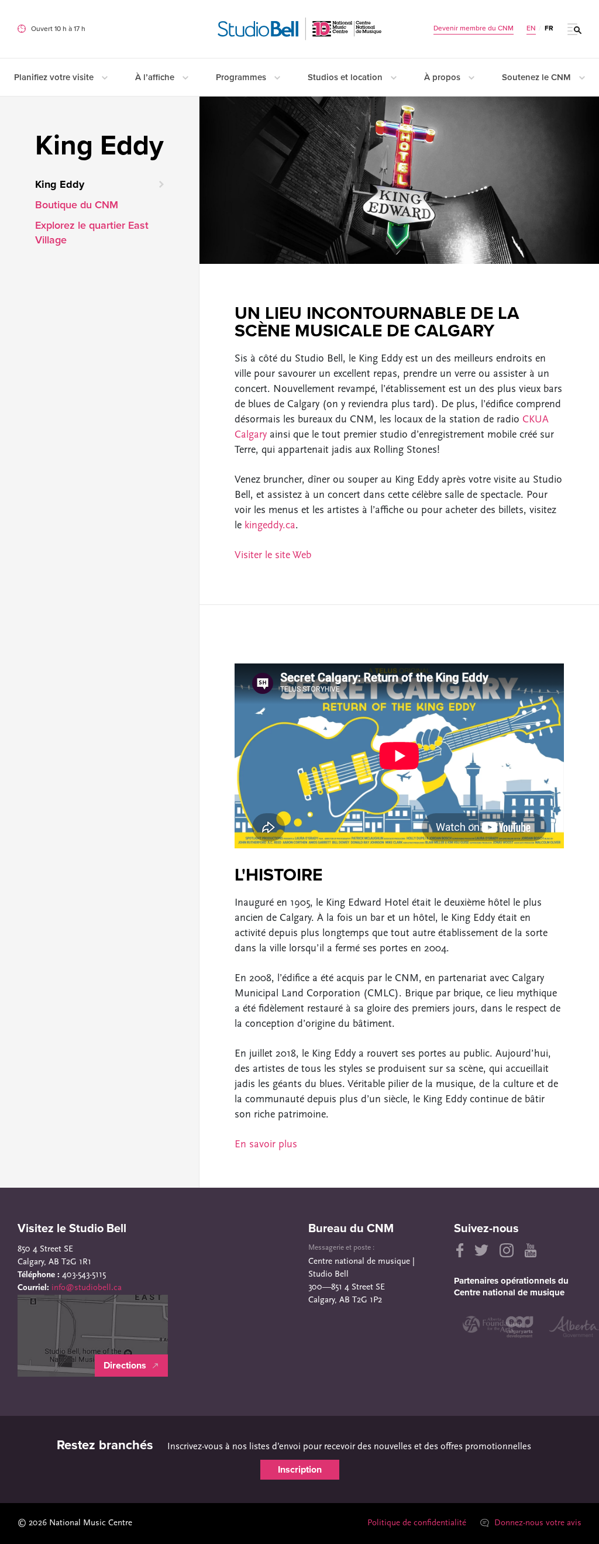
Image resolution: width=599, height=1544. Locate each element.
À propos (443, 77)
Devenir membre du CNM (473, 28)
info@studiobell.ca (86, 1288)
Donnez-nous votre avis (536, 1523)
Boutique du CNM (76, 204)
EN (531, 28)
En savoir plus (266, 1145)
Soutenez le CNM (537, 77)
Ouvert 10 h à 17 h (58, 29)
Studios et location (346, 77)
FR (549, 28)
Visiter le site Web (273, 556)
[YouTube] (530, 1250)
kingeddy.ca (270, 526)
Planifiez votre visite (55, 77)
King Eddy (59, 184)
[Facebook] (459, 1250)
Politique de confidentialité (416, 1523)
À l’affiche (156, 77)
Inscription (300, 1470)
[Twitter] (481, 1250)
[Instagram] (507, 1250)
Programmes (242, 77)
